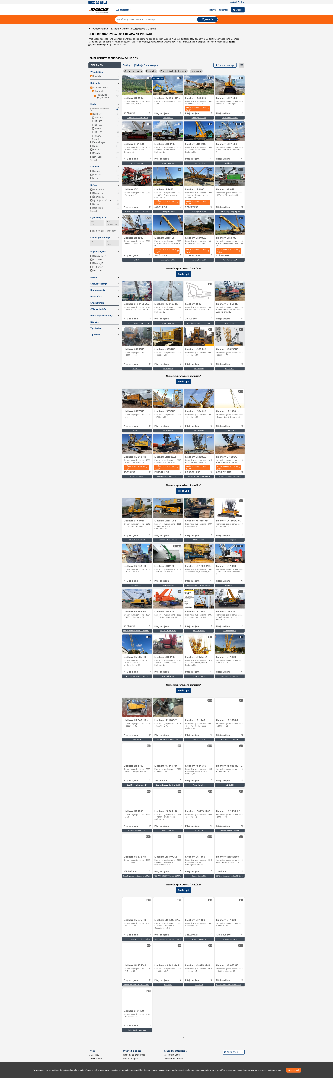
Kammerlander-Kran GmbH (137, 118)
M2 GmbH (137, 739)
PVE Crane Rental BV (199, 939)
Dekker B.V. (229, 163)
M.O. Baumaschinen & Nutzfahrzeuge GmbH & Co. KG (144, 631)
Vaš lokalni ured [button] (172, 1054)
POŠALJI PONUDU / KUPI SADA (196, 108)
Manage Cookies (242, 1070)
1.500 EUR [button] (221, 871)
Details (93, 277)
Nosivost (94, 322)
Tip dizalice (95, 328)
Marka (93, 104)
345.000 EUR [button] (191, 935)
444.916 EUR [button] (161, 207)
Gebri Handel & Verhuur (168, 540)
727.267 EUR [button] (191, 207)
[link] (137, 85)
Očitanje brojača (98, 309)
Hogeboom (229, 323)
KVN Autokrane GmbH (229, 676)
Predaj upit (183, 274)
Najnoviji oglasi (97, 251)
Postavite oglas (130, 1058)
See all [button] (95, 139)
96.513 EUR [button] (129, 472)
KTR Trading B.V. (229, 540)
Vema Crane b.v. (137, 163)
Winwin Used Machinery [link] (137, 830)
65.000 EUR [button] (129, 113)
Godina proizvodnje (100, 238)
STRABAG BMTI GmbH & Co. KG (137, 676)
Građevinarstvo (100, 28)
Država (93, 185)
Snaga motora (97, 303)
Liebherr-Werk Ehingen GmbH (137, 323)
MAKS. (109, 221)
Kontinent (95, 167)
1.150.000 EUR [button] (223, 935)
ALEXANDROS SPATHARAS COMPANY (168, 876)
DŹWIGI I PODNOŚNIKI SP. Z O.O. (137, 211)
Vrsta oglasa (96, 72)
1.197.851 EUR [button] (192, 255)
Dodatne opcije (97, 290)
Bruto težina (96, 296)
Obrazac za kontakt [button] (173, 1058)
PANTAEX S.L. (168, 118)
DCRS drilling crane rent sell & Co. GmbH (231, 876)
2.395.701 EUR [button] (161, 472)
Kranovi (115, 28)
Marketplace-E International (168, 476)
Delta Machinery (168, 585)
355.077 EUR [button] (161, 255)
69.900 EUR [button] (129, 626)
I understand (293, 1070)
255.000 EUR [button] (161, 780)
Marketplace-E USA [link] (199, 118)
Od (92, 241)
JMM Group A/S (199, 631)
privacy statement (264, 1070)
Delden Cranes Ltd (199, 876)
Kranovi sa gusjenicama (133, 28)
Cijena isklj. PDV (98, 217)
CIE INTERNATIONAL (230, 118)
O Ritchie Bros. (95, 1058)
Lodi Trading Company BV (230, 211)
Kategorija (95, 83)
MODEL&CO (137, 368)
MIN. (92, 221)
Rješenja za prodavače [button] (134, 1054)
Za (107, 241)
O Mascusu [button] (93, 1054)
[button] (104, 65)
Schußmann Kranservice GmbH (199, 323)
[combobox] (224, 1052)
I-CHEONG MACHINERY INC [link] (168, 739)
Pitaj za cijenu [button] (161, 113)
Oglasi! (239, 9)
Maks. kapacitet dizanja (101, 316)
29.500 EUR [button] (191, 319)
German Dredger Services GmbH (168, 785)
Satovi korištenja (98, 284)
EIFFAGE (137, 260)
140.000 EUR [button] (130, 871)
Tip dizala (95, 335)
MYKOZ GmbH (198, 540)
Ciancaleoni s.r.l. (137, 585)
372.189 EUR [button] (222, 255)
